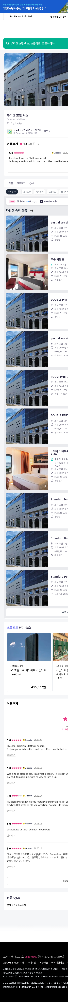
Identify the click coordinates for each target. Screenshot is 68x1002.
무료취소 (52, 191)
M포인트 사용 (50, 201)
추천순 (10, 191)
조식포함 (27, 191)
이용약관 (43, 962)
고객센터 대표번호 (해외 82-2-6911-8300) (33, 957)
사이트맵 (32, 962)
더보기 (57, 465)
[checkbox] (41, 201)
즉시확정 (39, 191)
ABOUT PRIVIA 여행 (13, 962)
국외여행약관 (57, 962)
